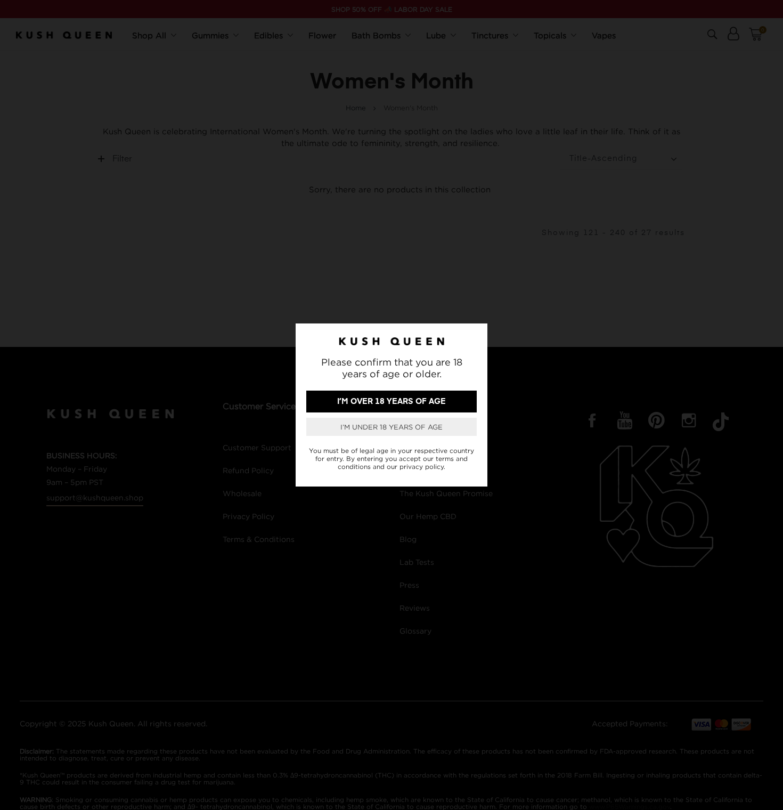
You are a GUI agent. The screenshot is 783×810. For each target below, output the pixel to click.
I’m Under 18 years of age (391, 427)
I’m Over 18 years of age (391, 402)
